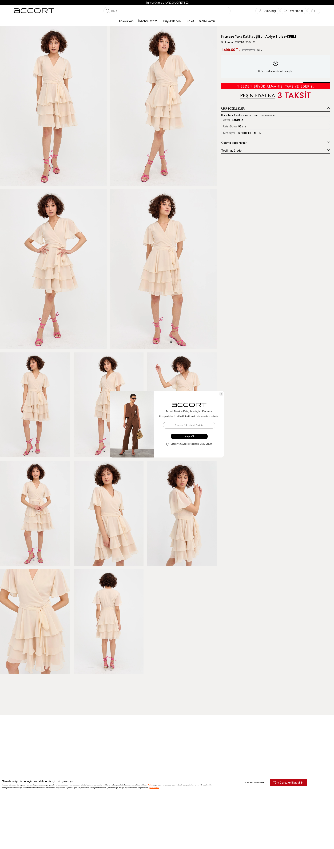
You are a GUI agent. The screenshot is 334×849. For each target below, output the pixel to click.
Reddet (150, 785)
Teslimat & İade (231, 150)
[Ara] (107, 10)
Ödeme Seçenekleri (234, 143)
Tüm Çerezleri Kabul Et (288, 782)
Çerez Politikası (154, 788)
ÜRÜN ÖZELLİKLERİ (233, 108)
